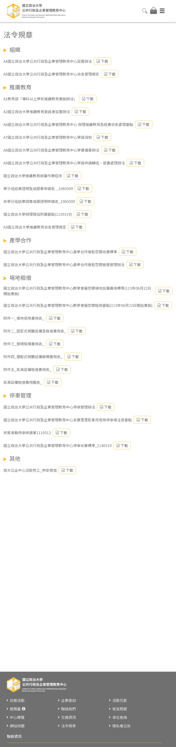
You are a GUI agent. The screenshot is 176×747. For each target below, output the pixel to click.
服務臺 (15, 709)
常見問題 (119, 709)
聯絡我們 (68, 709)
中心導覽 (17, 717)
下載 (104, 61)
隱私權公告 (121, 725)
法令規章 (68, 725)
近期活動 (17, 700)
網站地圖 (17, 725)
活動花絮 (119, 700)
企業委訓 (68, 700)
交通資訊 (68, 717)
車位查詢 (119, 717)
